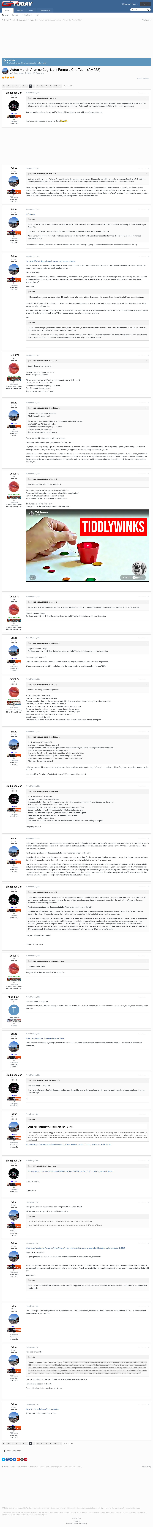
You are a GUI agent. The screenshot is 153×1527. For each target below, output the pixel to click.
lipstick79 (14, 355)
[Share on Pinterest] (25, 1459)
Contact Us (76, 1518)
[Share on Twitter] (3, 1459)
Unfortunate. (31, 214)
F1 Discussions (38, 73)
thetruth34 (13, 996)
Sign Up (145, 4)
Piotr (50, 98)
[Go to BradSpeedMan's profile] (13, 105)
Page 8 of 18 (68, 86)
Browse (8, 10)
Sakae (14, 73)
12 (46, 86)
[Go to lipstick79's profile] (13, 368)
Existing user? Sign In (129, 4)
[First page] (3, 86)
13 (50, 86)
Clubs (31, 10)
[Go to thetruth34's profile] (13, 1010)
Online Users (27, 15)
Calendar (15, 15)
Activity (20, 10)
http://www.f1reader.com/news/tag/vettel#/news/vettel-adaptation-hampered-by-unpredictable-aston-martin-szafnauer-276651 (75, 1248)
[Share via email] (22, 1459)
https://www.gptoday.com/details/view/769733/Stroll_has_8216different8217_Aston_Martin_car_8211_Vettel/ (68, 1144)
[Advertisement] (76, 41)
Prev (8, 86)
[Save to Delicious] (14, 1459)
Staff (37, 15)
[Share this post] (148, 93)
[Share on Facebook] (7, 1459)
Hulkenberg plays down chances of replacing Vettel (45, 1038)
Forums (5, 15)
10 (37, 86)
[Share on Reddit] (18, 1459)
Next (55, 86)
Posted (33, 93)
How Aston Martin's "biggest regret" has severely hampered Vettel (50, 261)
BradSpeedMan (14, 92)
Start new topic (143, 79)
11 (42, 86)
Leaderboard (45, 10)
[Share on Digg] (11, 1459)
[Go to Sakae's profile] (5, 71)
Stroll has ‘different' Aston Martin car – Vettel (50, 1127)
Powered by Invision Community (76, 1523)
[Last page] (60, 86)
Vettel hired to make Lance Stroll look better (42, 1409)
